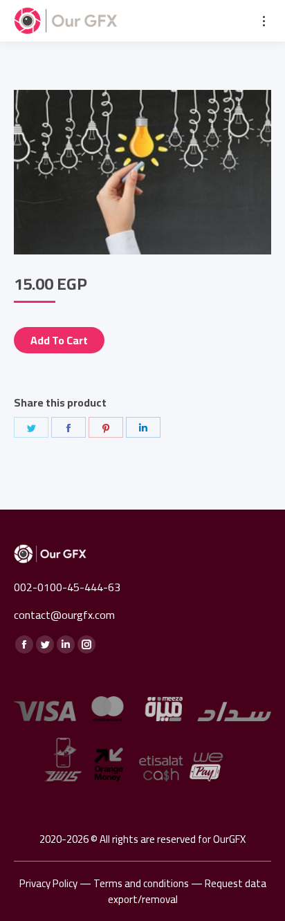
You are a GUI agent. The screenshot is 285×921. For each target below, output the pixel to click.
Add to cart (59, 340)
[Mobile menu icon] (264, 21)
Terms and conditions (141, 883)
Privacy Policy (48, 883)
